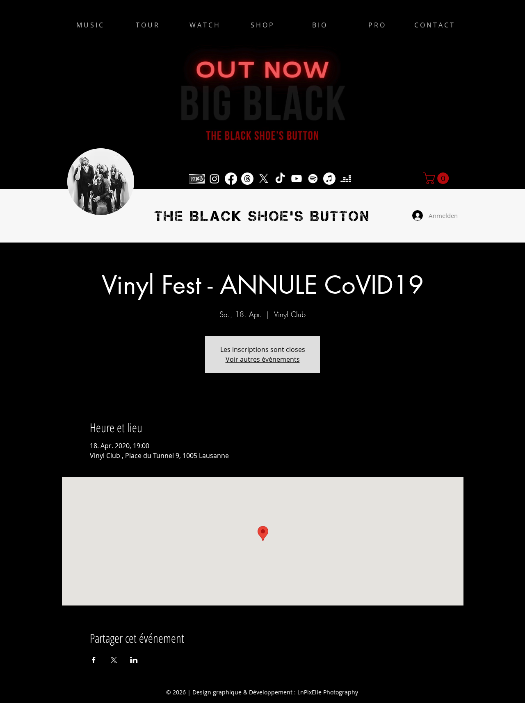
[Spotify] (313, 178)
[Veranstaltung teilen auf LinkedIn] (134, 660)
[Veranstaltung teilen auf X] (114, 660)
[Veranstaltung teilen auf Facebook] (94, 660)
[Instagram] (214, 178)
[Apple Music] (329, 178)
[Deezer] (346, 178)
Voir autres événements (263, 359)
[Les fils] (247, 178)
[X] (264, 178)
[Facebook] (231, 178)
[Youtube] (296, 178)
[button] (437, 178)
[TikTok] (280, 178)
